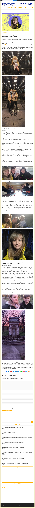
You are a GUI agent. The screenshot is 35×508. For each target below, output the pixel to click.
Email (3, 397)
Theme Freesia (12, 505)
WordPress (16, 505)
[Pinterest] (11, 371)
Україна (3, 473)
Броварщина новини (4, 470)
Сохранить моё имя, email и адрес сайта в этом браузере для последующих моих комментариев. (16, 408)
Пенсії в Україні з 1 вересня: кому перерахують (8, 432)
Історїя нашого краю (4, 474)
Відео (2, 478)
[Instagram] (24, 371)
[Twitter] (7, 371)
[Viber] (17, 371)
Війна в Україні (4, 480)
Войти (16, 0)
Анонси (3, 475)
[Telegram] (26, 371)
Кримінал (3, 479)
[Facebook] (6, 371)
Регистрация (25, 0)
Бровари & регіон (4, 505)
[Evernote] (27, 371)
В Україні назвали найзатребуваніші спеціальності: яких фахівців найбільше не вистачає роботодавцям (17, 460)
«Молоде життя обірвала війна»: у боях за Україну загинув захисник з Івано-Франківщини (15, 463)
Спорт (2, 477)
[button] (17, 50)
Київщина (3, 472)
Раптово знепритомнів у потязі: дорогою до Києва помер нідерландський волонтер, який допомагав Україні (17, 437)
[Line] (21, 371)
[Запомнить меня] (13, 0)
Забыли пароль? (20, 0)
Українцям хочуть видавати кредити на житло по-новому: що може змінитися (13, 447)
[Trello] (16, 371)
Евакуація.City (8, 44)
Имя (2, 392)
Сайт (2, 401)
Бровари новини (4, 32)
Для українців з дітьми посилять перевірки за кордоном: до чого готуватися (13, 442)
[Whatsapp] (12, 371)
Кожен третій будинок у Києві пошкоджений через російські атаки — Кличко (13, 458)
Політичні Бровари (4, 471)
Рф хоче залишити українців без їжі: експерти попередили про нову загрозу (13, 427)
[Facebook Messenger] (14, 371)
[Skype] (19, 371)
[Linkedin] (9, 371)
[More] (29, 371)
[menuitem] (0, 0)
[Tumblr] (22, 371)
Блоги (2, 476)
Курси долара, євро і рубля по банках (5, 498)
